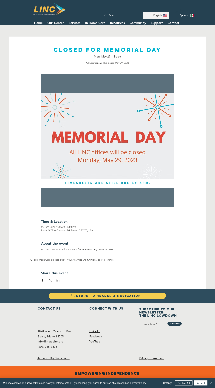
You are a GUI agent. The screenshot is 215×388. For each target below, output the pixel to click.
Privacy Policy (138, 383)
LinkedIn (94, 331)
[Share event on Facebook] (42, 280)
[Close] (211, 382)
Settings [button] (167, 383)
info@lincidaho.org (51, 341)
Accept (201, 383)
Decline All (184, 383)
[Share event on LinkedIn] (58, 280)
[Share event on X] (50, 280)
